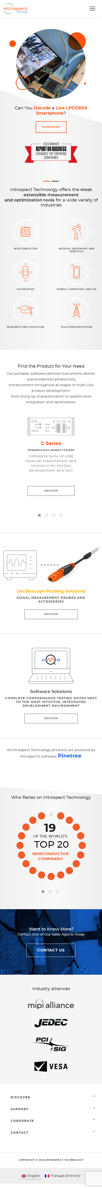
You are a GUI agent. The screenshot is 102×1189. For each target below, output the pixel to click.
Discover (51, 491)
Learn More (51, 127)
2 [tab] (46, 515)
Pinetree (69, 755)
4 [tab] (60, 515)
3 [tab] (53, 515)
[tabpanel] (51, 457)
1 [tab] (39, 515)
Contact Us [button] (51, 950)
